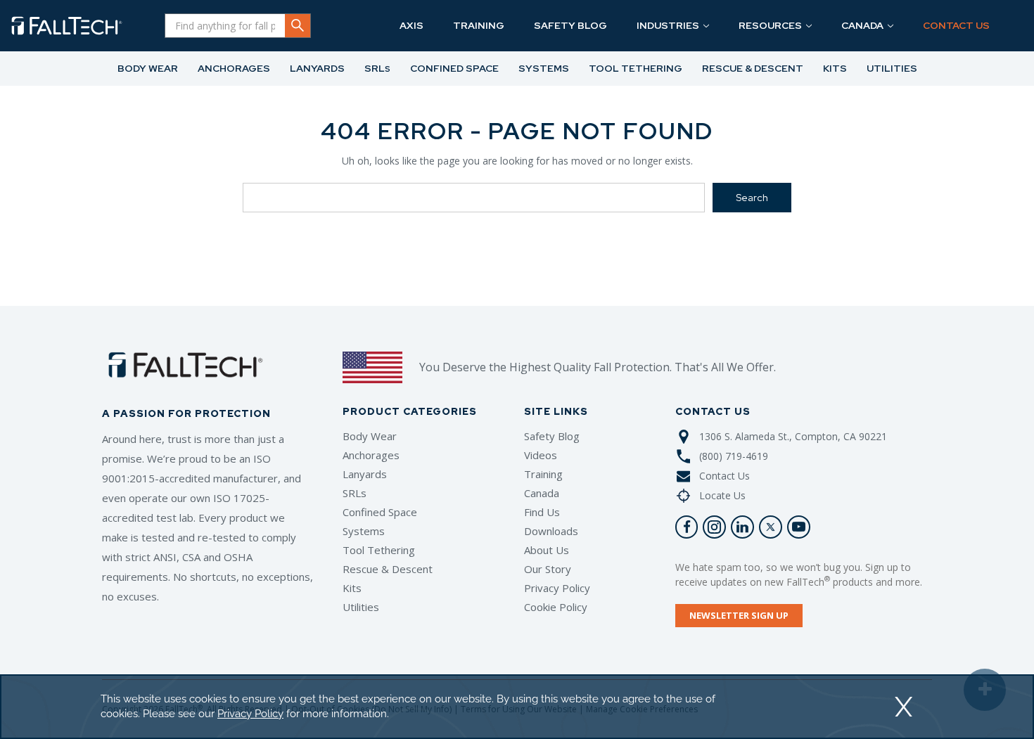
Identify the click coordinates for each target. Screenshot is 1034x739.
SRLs (354, 493)
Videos (540, 455)
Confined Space (380, 512)
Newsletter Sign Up (739, 615)
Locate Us (722, 495)
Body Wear (370, 436)
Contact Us (724, 475)
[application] (517, 706)
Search (297, 25)
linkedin (742, 527)
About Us (546, 550)
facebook (686, 527)
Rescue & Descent (388, 569)
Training (543, 474)
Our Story (547, 569)
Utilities (361, 607)
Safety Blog (552, 436)
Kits (352, 588)
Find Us (542, 512)
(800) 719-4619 (733, 456)
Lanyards (365, 474)
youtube (798, 527)
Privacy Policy (557, 588)
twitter (770, 527)
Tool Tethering (379, 550)
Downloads (551, 531)
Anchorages (371, 455)
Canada (541, 493)
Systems (364, 531)
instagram (714, 527)
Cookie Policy (555, 607)
